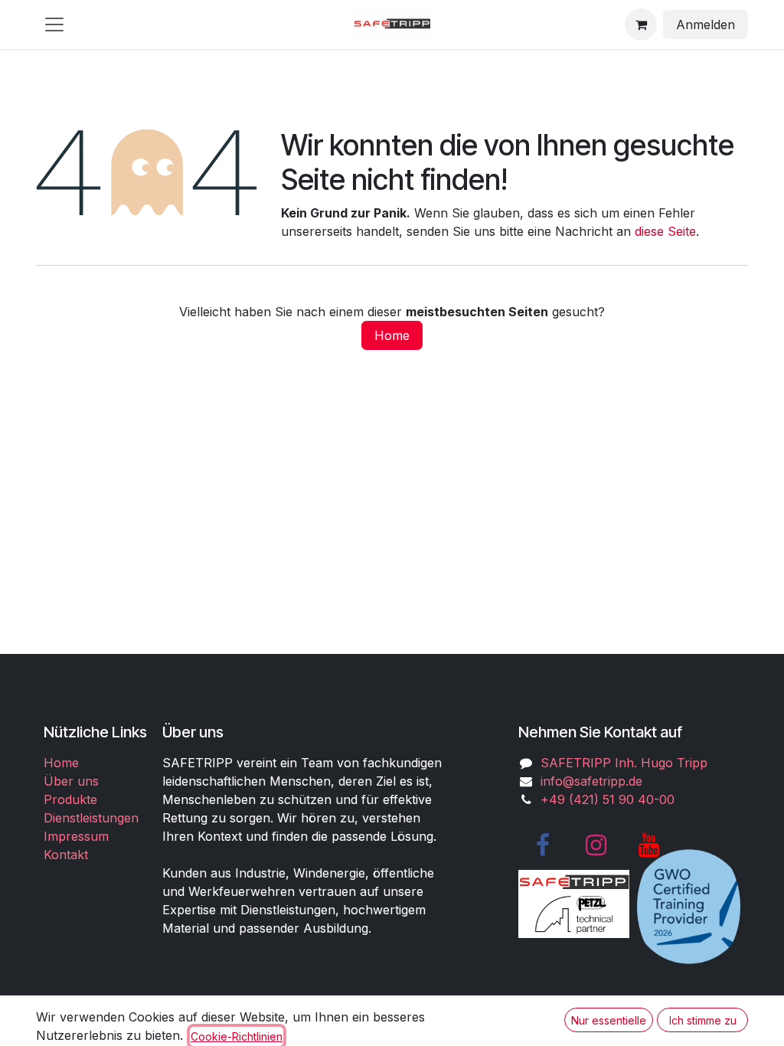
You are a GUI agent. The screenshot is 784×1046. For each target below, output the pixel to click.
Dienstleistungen (91, 817)
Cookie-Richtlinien (237, 1036)
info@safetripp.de (591, 781)
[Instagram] (595, 845)
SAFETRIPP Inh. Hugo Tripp (624, 762)
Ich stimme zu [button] (703, 1020)
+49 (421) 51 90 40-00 (608, 799)
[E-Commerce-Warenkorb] (641, 24)
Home (392, 335)
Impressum (76, 836)
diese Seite (665, 231)
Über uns (71, 781)
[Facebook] (542, 845)
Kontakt (66, 854)
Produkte (70, 799)
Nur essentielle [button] (608, 1020)
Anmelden (705, 24)
